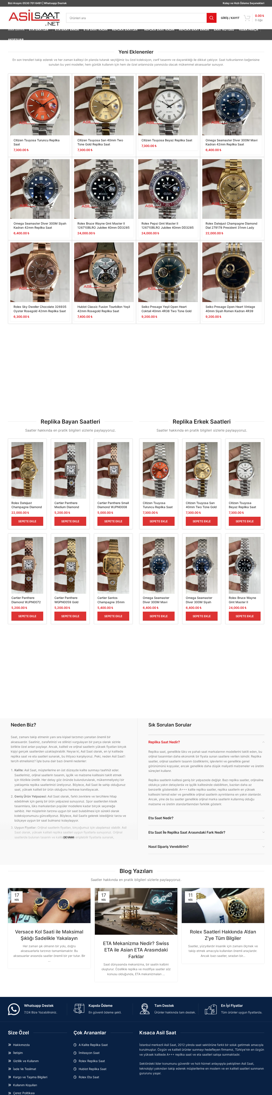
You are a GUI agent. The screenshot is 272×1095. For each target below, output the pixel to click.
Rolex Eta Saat (89, 1077)
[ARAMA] (212, 18)
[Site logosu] (35, 17)
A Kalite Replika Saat (93, 1045)
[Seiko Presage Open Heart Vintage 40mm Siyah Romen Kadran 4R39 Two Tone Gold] (232, 272)
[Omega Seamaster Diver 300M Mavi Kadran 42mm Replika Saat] (232, 106)
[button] (27, 521)
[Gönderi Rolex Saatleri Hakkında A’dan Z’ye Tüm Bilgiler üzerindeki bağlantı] (223, 905)
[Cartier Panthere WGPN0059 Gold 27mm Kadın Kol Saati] (70, 565)
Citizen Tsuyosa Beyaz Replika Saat (166, 140)
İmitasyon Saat (89, 1053)
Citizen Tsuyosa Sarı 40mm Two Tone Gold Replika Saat (201, 507)
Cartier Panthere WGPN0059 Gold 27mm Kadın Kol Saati (69, 602)
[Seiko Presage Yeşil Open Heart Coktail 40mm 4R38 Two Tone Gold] (168, 272)
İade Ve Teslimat (24, 1069)
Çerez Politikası (24, 1093)
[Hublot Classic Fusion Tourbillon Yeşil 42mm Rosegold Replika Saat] (104, 272)
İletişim (18, 1053)
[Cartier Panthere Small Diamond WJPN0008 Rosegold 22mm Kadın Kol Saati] (113, 470)
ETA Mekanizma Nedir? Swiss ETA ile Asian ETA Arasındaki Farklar (136, 950)
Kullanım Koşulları (25, 1085)
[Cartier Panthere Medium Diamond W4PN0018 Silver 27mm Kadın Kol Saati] (70, 470)
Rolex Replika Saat (92, 1061)
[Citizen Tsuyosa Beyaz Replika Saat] (168, 106)
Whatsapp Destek (55, 3)
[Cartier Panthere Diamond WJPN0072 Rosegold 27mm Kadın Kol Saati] (27, 565)
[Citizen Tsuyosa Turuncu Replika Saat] (40, 106)
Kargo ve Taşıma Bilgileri (30, 1077)
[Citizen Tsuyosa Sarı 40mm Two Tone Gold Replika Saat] (104, 106)
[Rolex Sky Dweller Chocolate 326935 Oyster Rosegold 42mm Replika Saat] (40, 272)
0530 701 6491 (32, 3)
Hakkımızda (21, 1045)
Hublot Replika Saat (92, 1069)
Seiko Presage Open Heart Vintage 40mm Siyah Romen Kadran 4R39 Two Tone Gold (230, 311)
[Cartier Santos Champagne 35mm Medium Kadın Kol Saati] (113, 565)
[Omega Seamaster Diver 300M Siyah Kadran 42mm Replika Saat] (40, 189)
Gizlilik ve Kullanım (26, 1061)
